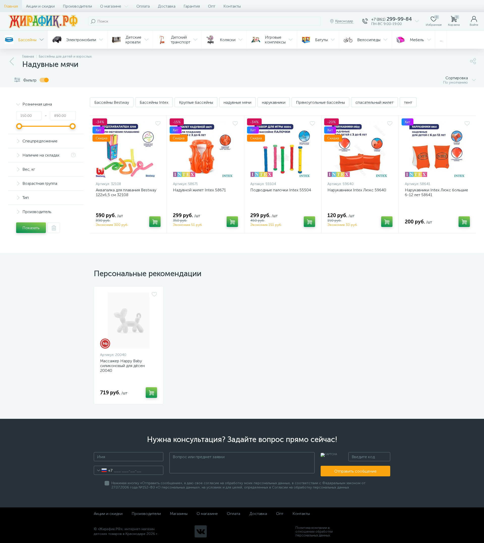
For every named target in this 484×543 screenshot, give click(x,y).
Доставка (166, 6)
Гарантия (192, 6)
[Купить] (155, 221)
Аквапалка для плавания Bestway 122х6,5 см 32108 (126, 192)
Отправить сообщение (355, 471)
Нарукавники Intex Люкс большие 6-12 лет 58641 (436, 192)
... (441, 39)
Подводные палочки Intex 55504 (280, 190)
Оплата (143, 6)
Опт (211, 6)
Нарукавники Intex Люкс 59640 (356, 190)
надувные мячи (237, 102)
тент (408, 102)
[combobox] (103, 470)
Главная (11, 6)
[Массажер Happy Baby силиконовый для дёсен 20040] (128, 321)
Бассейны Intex (154, 102)
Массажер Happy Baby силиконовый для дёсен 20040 (122, 365)
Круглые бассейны (196, 102)
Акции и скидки (40, 6)
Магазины (179, 513)
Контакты (232, 6)
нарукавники (273, 102)
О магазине (110, 6)
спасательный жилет (374, 102)
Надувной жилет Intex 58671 (199, 190)
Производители (77, 6)
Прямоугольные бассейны (320, 102)
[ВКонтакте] (201, 531)
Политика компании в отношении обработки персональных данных (314, 531)
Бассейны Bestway (111, 102)
